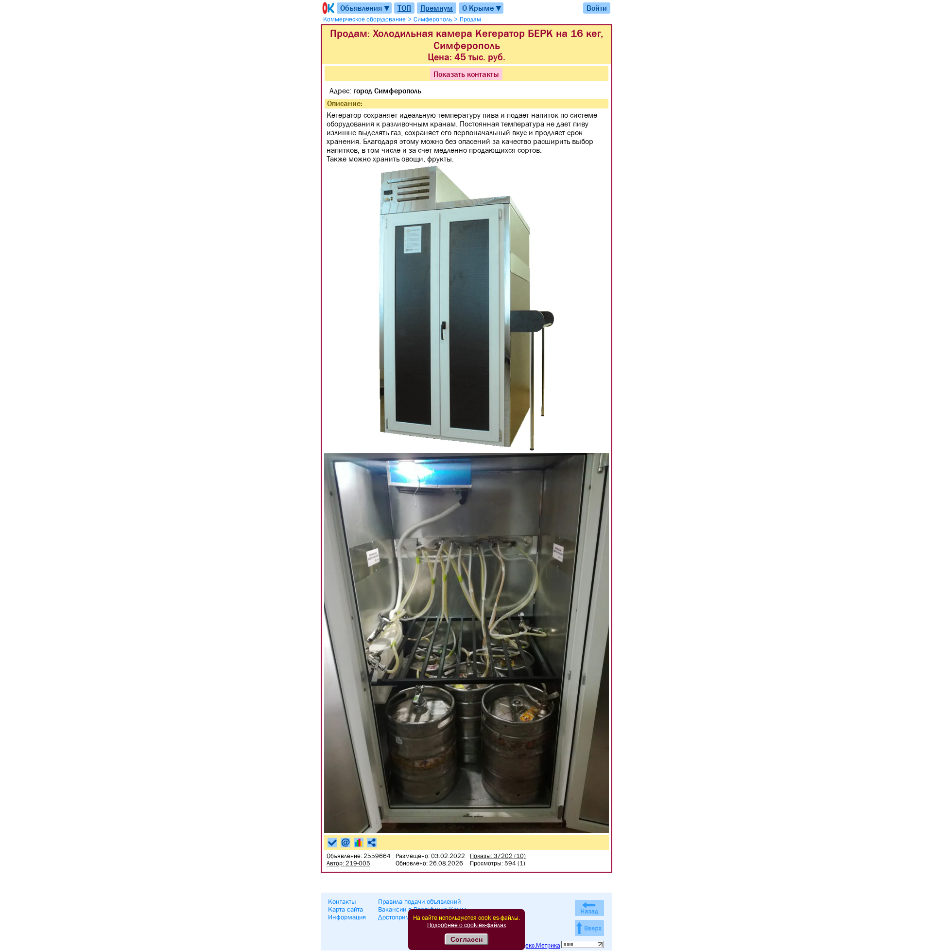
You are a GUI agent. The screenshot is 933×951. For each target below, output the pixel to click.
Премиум (436, 7)
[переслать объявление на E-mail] (345, 842)
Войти (597, 7)
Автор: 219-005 (348, 863)
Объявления (365, 8)
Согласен (466, 939)
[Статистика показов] (358, 842)
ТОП (404, 7)
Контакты (342, 901)
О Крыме (482, 8)
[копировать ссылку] (372, 842)
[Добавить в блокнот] (332, 842)
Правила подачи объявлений (419, 901)
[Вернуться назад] (589, 908)
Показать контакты (466, 74)
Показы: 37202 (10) (498, 856)
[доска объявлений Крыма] (327, 8)
